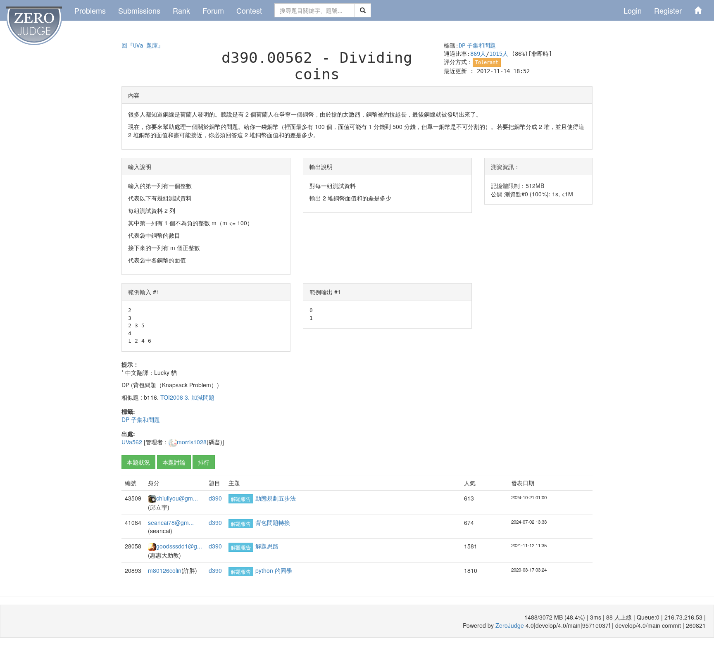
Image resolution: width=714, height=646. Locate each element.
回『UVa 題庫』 (142, 45)
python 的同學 (273, 570)
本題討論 (174, 462)
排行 (203, 462)
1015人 (498, 53)
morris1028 (192, 442)
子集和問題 (481, 45)
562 (137, 442)
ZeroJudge (509, 625)
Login (633, 10)
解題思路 (266, 546)
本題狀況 (138, 462)
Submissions (139, 10)
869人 (478, 53)
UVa (126, 442)
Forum (213, 10)
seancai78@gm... (171, 522)
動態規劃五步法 (275, 498)
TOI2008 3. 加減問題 (187, 397)
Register (668, 10)
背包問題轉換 (272, 522)
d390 (215, 498)
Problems (90, 10)
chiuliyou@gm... (177, 498)
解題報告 (241, 498)
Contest (249, 10)
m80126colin (164, 570)
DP (462, 45)
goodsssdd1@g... (179, 546)
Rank (181, 10)
